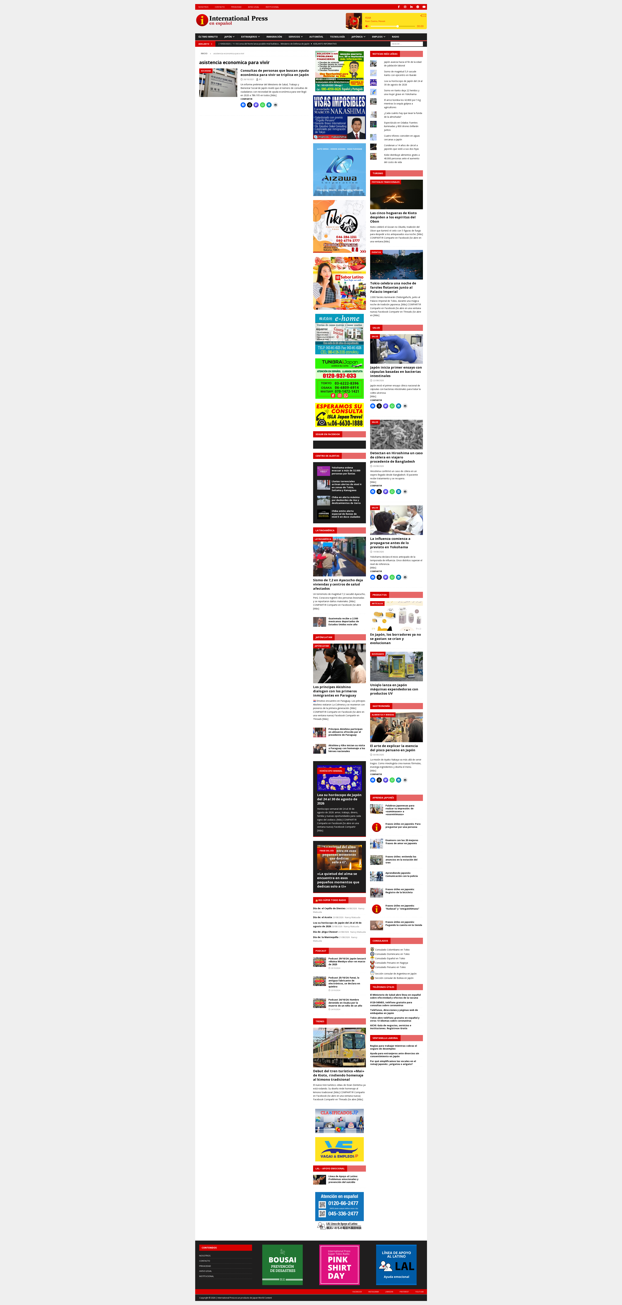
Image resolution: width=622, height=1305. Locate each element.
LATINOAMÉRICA (325, 530)
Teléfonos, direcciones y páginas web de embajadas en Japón (394, 1011)
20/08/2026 (378, 466)
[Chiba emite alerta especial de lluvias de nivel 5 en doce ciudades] (323, 514)
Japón (228, 36)
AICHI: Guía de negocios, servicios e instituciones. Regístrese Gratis (390, 1027)
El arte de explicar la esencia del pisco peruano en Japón (394, 748)
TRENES (320, 1021)
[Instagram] (405, 7)
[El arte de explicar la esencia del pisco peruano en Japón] (396, 727)
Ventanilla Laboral (385, 1038)
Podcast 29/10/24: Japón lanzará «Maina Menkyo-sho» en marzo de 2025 (347, 961)
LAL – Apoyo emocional (330, 1168)
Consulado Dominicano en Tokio (392, 954)
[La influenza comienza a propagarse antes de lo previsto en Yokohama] (396, 520)
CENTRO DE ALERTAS (327, 455)
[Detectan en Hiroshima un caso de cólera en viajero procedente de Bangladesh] (396, 434)
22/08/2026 (378, 380)
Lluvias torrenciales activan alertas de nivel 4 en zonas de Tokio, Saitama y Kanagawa (346, 486)
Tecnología (337, 36)
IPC (260, 79)
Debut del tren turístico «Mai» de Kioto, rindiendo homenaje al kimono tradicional (338, 1075)
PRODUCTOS (380, 594)
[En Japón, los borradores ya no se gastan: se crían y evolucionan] (396, 616)
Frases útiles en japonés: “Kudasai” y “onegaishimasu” (402, 907)
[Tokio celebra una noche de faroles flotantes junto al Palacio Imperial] (396, 265)
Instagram (373, 1291)
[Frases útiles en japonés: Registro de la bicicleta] (376, 893)
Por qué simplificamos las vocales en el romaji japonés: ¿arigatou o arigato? (393, 1063)
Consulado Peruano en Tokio (390, 967)
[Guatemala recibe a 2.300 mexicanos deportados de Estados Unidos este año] (319, 622)
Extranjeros (249, 36)
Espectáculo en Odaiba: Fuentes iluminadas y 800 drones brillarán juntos (401, 126)
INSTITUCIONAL (272, 7)
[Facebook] (399, 7)
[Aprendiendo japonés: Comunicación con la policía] (376, 876)
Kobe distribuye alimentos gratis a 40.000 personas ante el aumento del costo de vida (402, 158)
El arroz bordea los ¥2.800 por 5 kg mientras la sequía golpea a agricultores (402, 103)
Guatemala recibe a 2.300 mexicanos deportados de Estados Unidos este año (343, 621)
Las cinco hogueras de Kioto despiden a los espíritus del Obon (393, 217)
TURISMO (378, 173)
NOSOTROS (203, 7)
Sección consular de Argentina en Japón (395, 973)
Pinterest (404, 1291)
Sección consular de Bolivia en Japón (394, 977)
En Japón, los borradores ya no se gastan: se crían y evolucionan (395, 638)
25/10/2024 (335, 990)
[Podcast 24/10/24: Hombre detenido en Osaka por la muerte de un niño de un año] (319, 1003)
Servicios (294, 36)
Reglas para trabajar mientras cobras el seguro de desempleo (393, 1047)
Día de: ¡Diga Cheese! (325, 931)
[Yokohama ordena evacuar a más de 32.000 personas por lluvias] (323, 471)
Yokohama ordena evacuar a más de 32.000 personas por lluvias (346, 470)
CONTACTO (220, 7)
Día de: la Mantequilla (325, 937)
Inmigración (274, 36)
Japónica (357, 36)
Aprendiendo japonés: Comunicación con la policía (402, 874)
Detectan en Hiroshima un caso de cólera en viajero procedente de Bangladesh (396, 457)
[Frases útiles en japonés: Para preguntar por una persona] (376, 827)
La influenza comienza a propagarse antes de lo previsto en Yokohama (390, 542)
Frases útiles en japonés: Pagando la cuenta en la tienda (404, 923)
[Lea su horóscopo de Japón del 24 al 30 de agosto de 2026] (339, 778)
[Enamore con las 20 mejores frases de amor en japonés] (376, 844)
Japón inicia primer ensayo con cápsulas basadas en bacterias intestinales (396, 371)
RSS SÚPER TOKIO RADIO (332, 900)
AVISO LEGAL (253, 7)
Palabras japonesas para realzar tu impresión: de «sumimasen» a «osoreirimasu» (400, 810)
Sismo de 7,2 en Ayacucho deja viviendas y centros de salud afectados (338, 584)
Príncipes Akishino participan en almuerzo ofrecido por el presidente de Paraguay (345, 731)
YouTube (419, 1291)
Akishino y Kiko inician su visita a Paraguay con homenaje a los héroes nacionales (346, 748)
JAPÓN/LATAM (324, 637)
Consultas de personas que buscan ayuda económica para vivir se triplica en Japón (275, 72)
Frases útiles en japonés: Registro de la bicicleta (400, 891)
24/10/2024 (335, 1009)
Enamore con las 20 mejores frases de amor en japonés (402, 842)
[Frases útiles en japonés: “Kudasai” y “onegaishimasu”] (376, 909)
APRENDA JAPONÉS (383, 797)
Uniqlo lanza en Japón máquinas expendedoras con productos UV (394, 689)
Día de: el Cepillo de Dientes (329, 908)
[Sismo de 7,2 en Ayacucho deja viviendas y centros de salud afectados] (339, 556)
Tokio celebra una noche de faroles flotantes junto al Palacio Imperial (393, 287)
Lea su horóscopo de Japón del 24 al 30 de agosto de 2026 (339, 799)
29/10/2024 (335, 968)
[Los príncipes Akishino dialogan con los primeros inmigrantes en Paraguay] (339, 663)
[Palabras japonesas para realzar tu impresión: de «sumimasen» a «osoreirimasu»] (376, 809)
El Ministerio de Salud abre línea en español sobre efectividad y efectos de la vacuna (395, 996)
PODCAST (321, 950)
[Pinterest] (418, 7)
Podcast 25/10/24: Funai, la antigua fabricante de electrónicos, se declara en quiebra (344, 982)
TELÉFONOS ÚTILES (383, 987)
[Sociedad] (218, 82)
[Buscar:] (407, 43)
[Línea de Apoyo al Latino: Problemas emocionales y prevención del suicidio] (319, 1180)
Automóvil (316, 36)
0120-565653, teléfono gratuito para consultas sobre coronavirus (391, 1004)
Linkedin (389, 1291)
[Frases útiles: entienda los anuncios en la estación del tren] (376, 860)
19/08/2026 (378, 551)
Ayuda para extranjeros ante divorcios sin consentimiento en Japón (394, 1055)
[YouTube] (424, 7)
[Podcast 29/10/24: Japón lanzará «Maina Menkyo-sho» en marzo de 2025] (319, 962)
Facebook (357, 1291)
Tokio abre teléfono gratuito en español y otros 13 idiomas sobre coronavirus (395, 1019)
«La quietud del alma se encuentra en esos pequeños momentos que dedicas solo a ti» (338, 880)
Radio (395, 36)
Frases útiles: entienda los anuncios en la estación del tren (401, 859)
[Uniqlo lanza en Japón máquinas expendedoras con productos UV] (396, 666)
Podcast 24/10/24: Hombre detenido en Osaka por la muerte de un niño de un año (345, 1002)
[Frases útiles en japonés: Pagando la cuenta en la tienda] (376, 925)
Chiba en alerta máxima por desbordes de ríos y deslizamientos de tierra (346, 500)
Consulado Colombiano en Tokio (392, 949)
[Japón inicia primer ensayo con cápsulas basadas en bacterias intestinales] (396, 349)
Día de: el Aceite (322, 917)
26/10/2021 (248, 79)
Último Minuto (208, 36)
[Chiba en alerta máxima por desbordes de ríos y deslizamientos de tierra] (323, 501)
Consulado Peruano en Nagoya (391, 962)
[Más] (273, 95)
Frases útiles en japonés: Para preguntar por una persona (403, 825)
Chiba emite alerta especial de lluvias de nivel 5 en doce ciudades (346, 513)
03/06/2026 (378, 754)
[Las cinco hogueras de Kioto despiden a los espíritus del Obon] (396, 194)
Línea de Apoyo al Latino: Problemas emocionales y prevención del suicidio (343, 1179)
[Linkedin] (411, 7)
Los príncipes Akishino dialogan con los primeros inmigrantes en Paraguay (335, 691)
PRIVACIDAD (236, 7)
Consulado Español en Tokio (389, 958)
